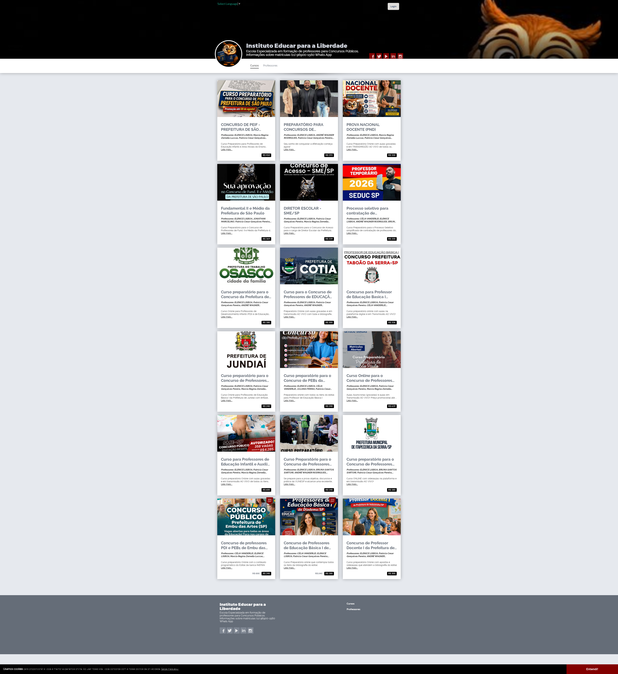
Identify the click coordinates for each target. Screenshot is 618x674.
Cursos (254, 65)
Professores (270, 65)
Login (393, 6)
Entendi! (592, 669)
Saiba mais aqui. (170, 669)
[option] (256, 66)
